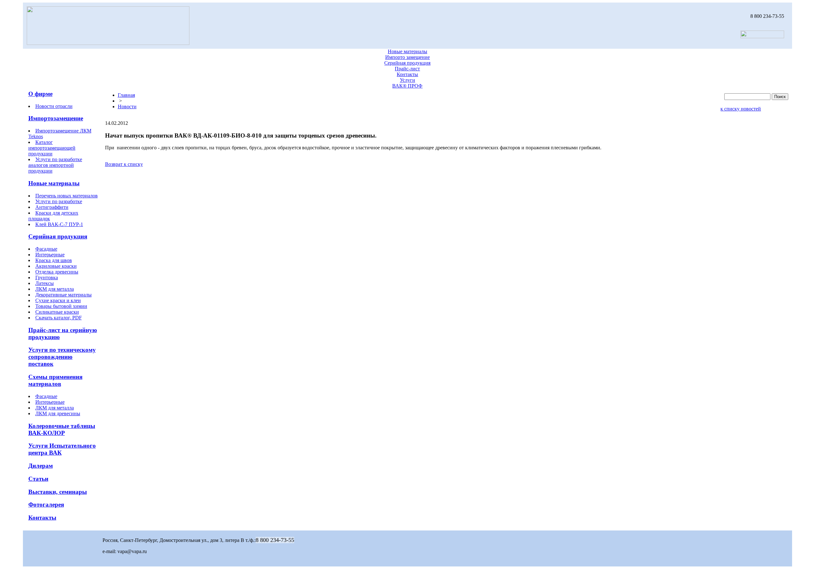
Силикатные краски (57, 312)
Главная (126, 95)
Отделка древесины (56, 271)
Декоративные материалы (63, 294)
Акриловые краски (56, 266)
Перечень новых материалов (66, 195)
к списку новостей (740, 108)
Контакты (407, 74)
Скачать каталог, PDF (58, 317)
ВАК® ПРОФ (407, 86)
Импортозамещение (55, 118)
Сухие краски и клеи (58, 300)
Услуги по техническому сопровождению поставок (62, 356)
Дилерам (40, 465)
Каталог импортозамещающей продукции (51, 147)
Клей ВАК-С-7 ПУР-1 (59, 224)
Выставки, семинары (57, 491)
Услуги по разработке (58, 201)
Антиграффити (51, 207)
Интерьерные (50, 254)
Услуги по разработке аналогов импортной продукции (55, 165)
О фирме (40, 93)
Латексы (44, 283)
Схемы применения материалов (55, 380)
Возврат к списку (124, 164)
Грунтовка (46, 277)
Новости (127, 106)
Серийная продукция (407, 63)
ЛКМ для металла (54, 289)
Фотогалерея (46, 504)
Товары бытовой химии (61, 306)
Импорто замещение (407, 57)
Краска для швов (53, 260)
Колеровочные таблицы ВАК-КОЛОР (61, 429)
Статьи (38, 478)
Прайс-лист (407, 68)
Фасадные (46, 249)
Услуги (407, 80)
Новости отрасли (54, 106)
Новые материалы (407, 51)
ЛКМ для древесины (57, 413)
